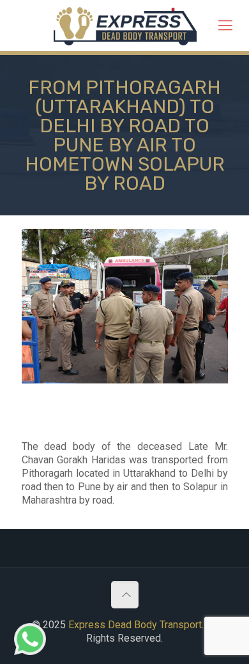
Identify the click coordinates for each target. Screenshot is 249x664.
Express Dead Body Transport (135, 625)
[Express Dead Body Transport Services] (125, 25)
